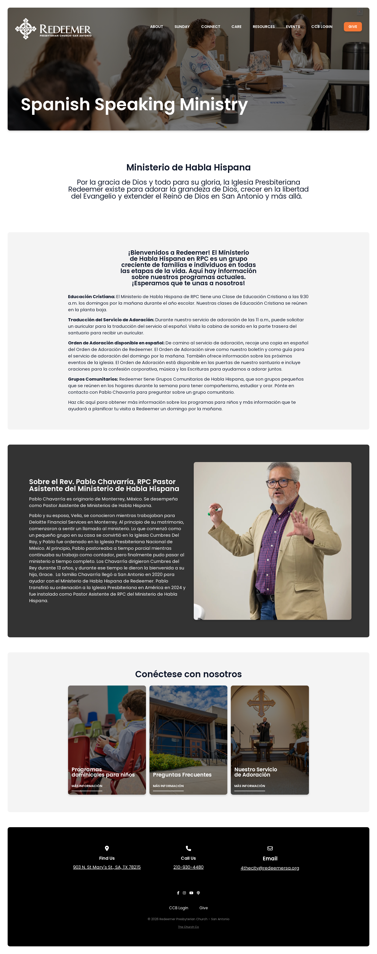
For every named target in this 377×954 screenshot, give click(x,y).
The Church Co (188, 927)
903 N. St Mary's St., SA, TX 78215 (107, 867)
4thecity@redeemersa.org (270, 868)
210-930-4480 (188, 867)
